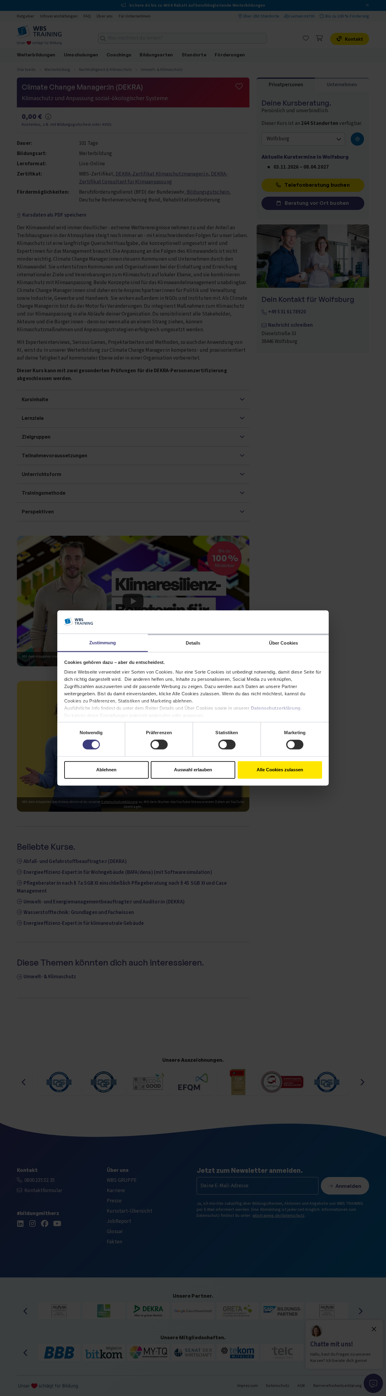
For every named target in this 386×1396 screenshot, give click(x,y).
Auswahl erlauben (193, 769)
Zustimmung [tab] (102, 642)
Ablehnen (106, 769)
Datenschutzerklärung (276, 708)
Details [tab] (193, 643)
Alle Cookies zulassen (280, 769)
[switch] (159, 745)
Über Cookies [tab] (283, 643)
